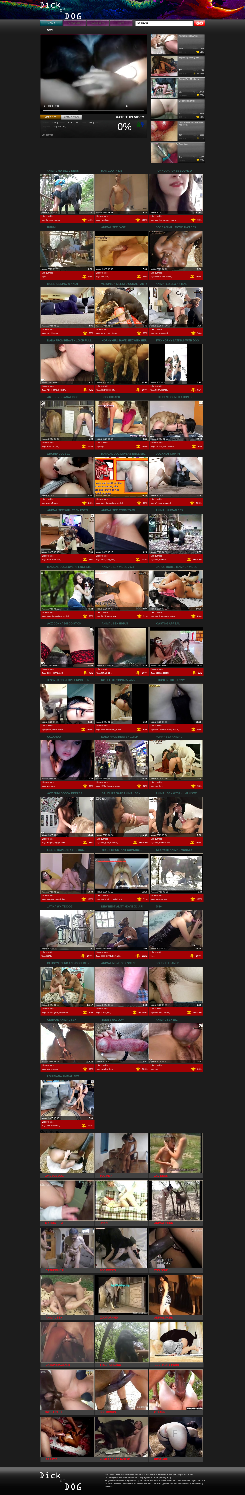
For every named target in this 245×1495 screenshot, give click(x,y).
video (49, 390)
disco (49, 673)
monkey (159, 899)
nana (55, 390)
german (54, 1069)
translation (111, 503)
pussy (169, 729)
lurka (103, 503)
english (120, 503)
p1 (156, 503)
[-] (143, 124)
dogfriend (63, 1012)
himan (104, 673)
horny (157, 390)
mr (122, 899)
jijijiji (103, 956)
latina (48, 956)
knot (48, 333)
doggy (57, 843)
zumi (62, 843)
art (57, 446)
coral (108, 333)
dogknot (167, 503)
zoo (53, 446)
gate (107, 843)
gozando (51, 786)
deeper (50, 843)
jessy (48, 729)
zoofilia (158, 220)
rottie (118, 729)
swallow (104, 1069)
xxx (107, 446)
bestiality (116, 956)
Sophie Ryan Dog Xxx (189, 57)
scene (158, 277)
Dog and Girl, (60, 127)
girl (113, 390)
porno (173, 220)
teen (54, 560)
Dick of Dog (61, 10)
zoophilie (105, 220)
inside (175, 729)
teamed (158, 1012)
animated (163, 333)
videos (57, 220)
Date (121, 23)
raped (58, 899)
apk (102, 446)
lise (63, 899)
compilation (168, 446)
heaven (61, 390)
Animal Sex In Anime (188, 36)
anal (49, 446)
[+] (138, 124)
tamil (103, 560)
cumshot (105, 899)
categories (75, 23)
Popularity (97, 23)
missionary (110, 729)
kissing (55, 333)
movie (168, 277)
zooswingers (52, 1012)
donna (55, 673)
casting (166, 673)
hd (47, 220)
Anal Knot (183, 144)
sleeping (50, 899)
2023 (103, 616)
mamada (165, 616)
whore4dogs (52, 503)
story (108, 560)
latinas (164, 390)
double (166, 1012)
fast (102, 277)
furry (161, 786)
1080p (103, 786)
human (162, 560)
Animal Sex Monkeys (189, 79)
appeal (159, 673)
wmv (103, 729)
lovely (103, 390)
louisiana (55, 1126)
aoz (61, 673)
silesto (114, 333)
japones (166, 220)
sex (51, 220)
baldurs (113, 843)
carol (157, 616)
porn (49, 560)
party (103, 333)
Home (51, 23)
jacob (54, 729)
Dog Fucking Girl (186, 101)
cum (160, 503)
